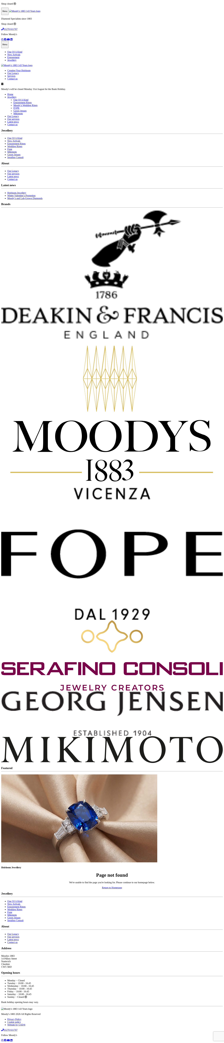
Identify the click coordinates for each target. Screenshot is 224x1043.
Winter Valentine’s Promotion (21, 195)
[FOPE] (112, 619)
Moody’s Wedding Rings (25, 105)
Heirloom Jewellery (16, 192)
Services (11, 76)
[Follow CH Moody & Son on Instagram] (2, 39)
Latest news (13, 121)
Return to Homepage (112, 887)
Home (10, 94)
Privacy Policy (14, 1019)
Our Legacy (13, 73)
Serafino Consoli (15, 157)
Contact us (12, 78)
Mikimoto (18, 113)
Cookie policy (14, 1022)
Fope (9, 149)
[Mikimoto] (112, 762)
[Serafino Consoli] (112, 689)
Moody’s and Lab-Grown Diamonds (25, 198)
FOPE (16, 108)
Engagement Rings (22, 102)
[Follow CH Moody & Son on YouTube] (8, 39)
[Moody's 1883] (24, 11)
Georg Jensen (20, 110)
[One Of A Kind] (112, 486)
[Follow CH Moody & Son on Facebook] (5, 39)
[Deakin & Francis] (112, 337)
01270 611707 (11, 29)
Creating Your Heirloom (18, 70)
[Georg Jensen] (112, 734)
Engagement (13, 57)
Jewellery (11, 60)
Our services (13, 119)
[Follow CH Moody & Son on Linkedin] (11, 39)
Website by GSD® (16, 1024)
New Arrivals (13, 54)
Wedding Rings (14, 146)
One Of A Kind (14, 52)
